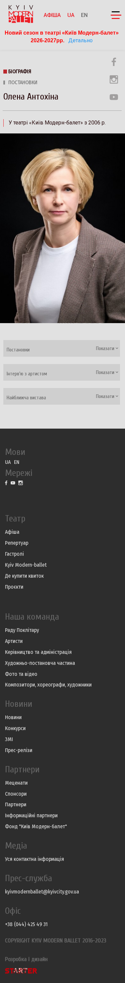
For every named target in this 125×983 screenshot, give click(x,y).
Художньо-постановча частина (40, 663)
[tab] (61, 348)
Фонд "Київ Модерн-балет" (36, 826)
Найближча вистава (26, 398)
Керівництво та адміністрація (38, 652)
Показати (106, 348)
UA (70, 15)
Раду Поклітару (22, 630)
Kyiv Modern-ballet (26, 565)
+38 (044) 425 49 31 (26, 924)
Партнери (15, 804)
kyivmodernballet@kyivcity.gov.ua (42, 891)
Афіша (52, 15)
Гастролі (14, 554)
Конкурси (15, 728)
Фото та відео (21, 674)
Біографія (19, 71)
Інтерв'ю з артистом (27, 374)
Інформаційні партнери (31, 815)
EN (84, 15)
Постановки (22, 82)
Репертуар (16, 543)
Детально (80, 40)
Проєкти (14, 587)
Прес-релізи (18, 750)
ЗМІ (9, 739)
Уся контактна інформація (34, 859)
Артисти (14, 641)
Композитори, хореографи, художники (48, 685)
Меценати (16, 783)
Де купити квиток (24, 576)
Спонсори (16, 794)
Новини (13, 717)
